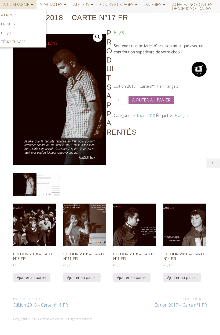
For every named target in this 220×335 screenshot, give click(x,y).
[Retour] (213, 163)
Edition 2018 (144, 115)
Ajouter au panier (151, 99)
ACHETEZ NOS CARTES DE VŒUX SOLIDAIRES (192, 6)
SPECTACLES (52, 4)
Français (182, 115)
